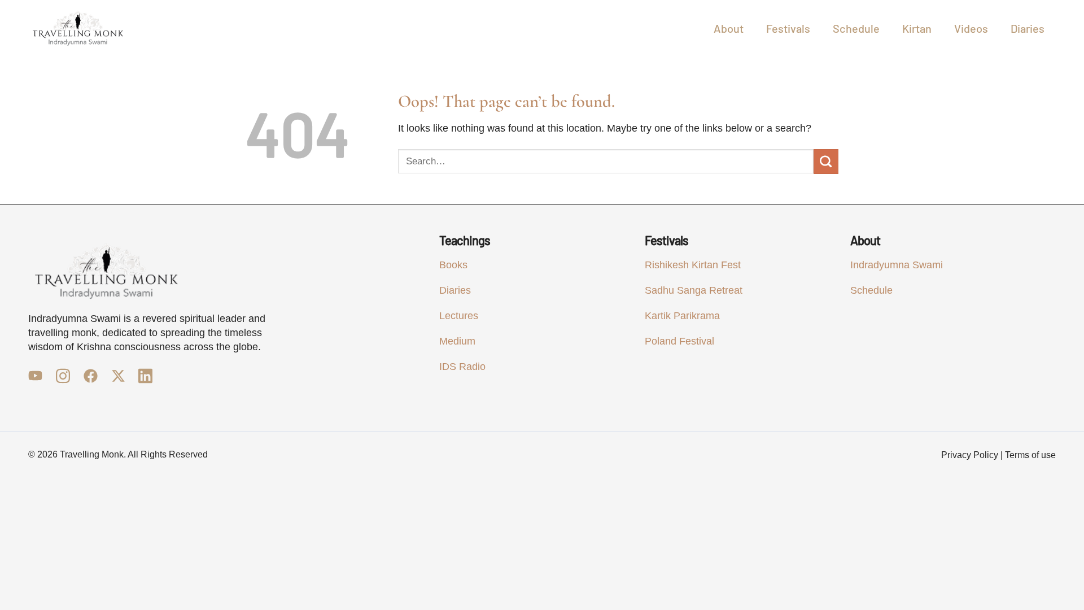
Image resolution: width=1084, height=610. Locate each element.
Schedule (856, 28)
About (729, 28)
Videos (971, 28)
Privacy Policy (969, 455)
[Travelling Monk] (78, 28)
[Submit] (826, 161)
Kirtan (917, 28)
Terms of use (1030, 455)
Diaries (1027, 28)
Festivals (788, 28)
